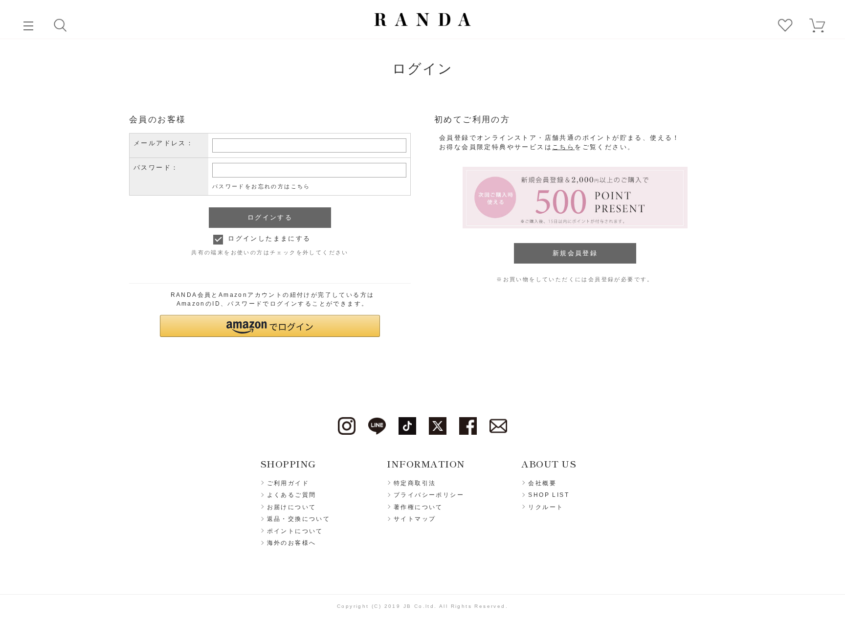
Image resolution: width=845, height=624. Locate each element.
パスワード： (155, 167)
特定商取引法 (415, 483)
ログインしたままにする (269, 238)
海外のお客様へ (291, 542)
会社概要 (542, 483)
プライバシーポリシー (429, 494)
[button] (270, 326)
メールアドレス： (163, 143)
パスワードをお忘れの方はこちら (261, 186)
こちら (563, 147)
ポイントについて (295, 531)
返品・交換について (299, 518)
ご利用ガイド (288, 483)
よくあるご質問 (291, 494)
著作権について (418, 507)
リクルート (545, 507)
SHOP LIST (548, 494)
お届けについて (291, 507)
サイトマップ (415, 518)
